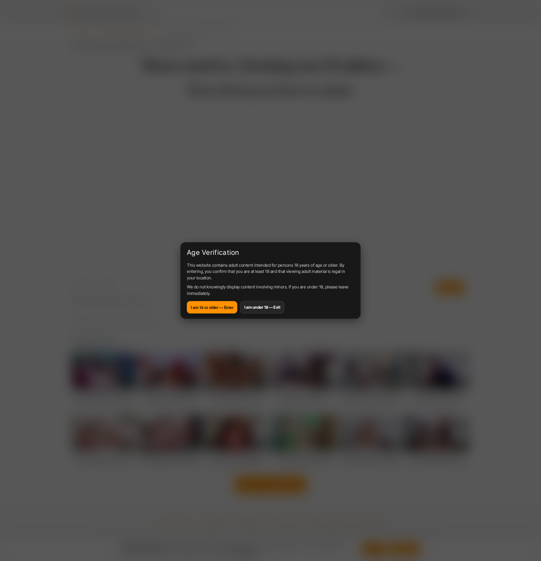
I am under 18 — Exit (262, 307)
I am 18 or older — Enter (212, 307)
